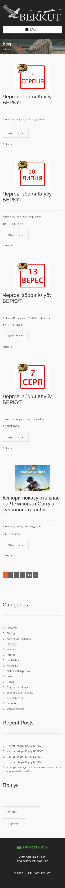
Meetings (12, 665)
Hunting (11, 649)
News (10, 676)
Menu (35, 29)
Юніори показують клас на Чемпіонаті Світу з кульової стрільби (31, 503)
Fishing (11, 633)
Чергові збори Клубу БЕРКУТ (25, 745)
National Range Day (18, 671)
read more (15, 133)
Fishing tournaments (19, 638)
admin (41, 119)
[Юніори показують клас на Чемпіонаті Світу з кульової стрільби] (32, 478)
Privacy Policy (39, 873)
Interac (11, 654)
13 (29, 575)
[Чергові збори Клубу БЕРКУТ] (32, 77)
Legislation (13, 660)
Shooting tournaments (20, 692)
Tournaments (15, 698)
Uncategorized (15, 708)
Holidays (12, 644)
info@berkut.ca (35, 847)
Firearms (12, 627)
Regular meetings (17, 687)
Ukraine (11, 703)
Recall (10, 681)
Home (7, 48)
